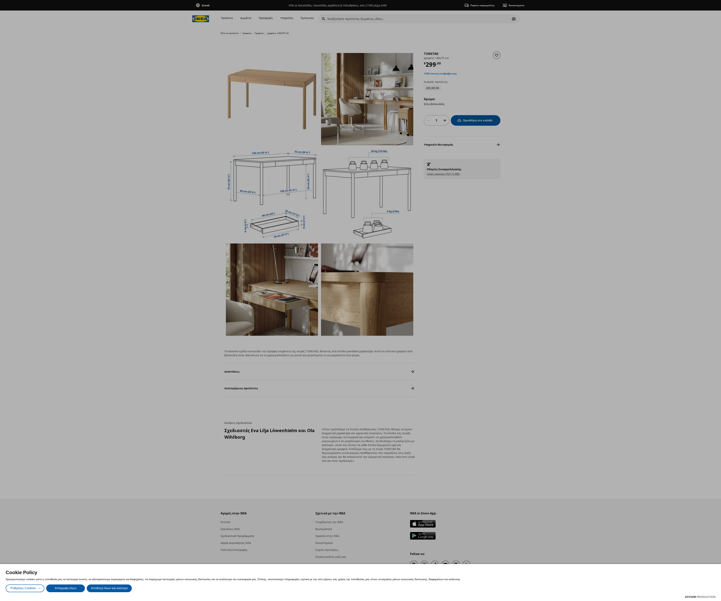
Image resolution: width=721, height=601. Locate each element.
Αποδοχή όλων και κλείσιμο (109, 588)
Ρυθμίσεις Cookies (23, 588)
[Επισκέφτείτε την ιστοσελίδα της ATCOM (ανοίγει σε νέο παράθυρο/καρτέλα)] (700, 597)
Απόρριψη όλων (65, 588)
